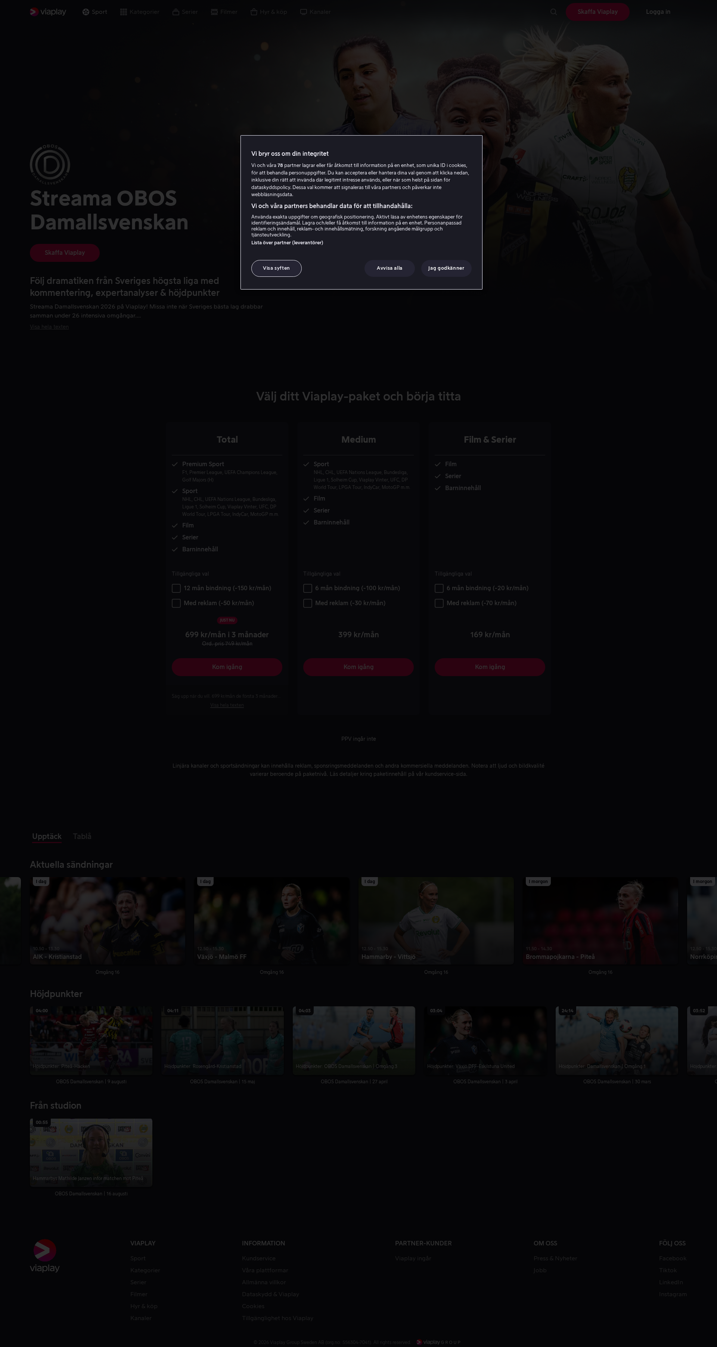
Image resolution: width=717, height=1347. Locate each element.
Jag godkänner (446, 268)
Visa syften (276, 268)
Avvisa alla (390, 268)
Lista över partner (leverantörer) (287, 242)
